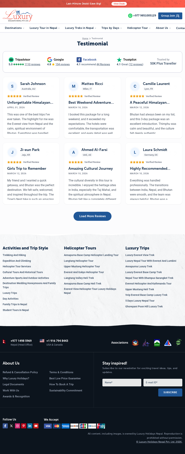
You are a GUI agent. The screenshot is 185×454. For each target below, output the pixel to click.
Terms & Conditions (61, 372)
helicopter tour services (17, 266)
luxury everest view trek (139, 255)
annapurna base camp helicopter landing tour (91, 255)
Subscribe (170, 392)
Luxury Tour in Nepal (43, 28)
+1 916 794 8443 (57, 341)
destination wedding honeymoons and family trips (29, 285)
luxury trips (10, 292)
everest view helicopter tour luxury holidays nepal (90, 291)
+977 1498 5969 (21, 341)
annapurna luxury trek (138, 266)
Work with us (11, 390)
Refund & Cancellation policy (20, 372)
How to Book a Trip (61, 384)
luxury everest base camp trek (143, 272)
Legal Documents (13, 384)
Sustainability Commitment (65, 390)
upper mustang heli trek (139, 289)
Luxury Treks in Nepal (79, 28)
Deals (119, 4)
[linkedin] (29, 425)
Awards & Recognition (16, 396)
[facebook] (5, 425)
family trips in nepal (15, 304)
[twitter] (11, 425)
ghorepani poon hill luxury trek (144, 306)
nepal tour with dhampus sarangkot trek (149, 278)
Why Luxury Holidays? (16, 378)
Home (85, 38)
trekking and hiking (14, 255)
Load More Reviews (92, 216)
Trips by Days (110, 28)
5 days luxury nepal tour (139, 300)
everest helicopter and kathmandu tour (148, 283)
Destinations (13, 28)
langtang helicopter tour (78, 260)
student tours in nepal (16, 310)
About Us (162, 28)
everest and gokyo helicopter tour (84, 272)
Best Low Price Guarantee (65, 378)
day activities (10, 298)
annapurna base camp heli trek (82, 283)
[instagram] (17, 425)
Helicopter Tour (137, 28)
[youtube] (35, 425)
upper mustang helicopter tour (82, 266)
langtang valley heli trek (79, 278)
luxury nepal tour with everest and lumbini (150, 260)
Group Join (168, 15)
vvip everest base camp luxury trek (146, 294)
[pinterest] (23, 425)
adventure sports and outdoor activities (26, 278)
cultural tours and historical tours (23, 272)
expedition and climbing (17, 260)
